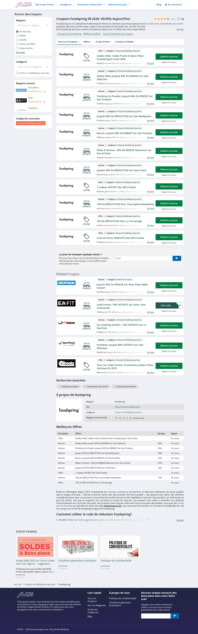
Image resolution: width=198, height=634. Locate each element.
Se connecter (175, 4)
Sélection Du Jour (117, 4)
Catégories (66, 4)
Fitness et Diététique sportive (31, 123)
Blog (159, 4)
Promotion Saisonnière (90, 4)
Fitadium (32, 108)
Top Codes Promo (44, 4)
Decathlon (33, 87)
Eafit (30, 97)
